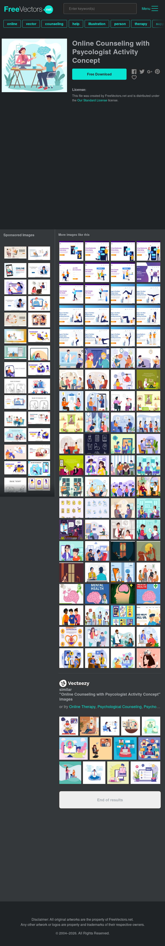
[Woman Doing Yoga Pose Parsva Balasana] (97, 336)
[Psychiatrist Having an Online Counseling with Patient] (97, 465)
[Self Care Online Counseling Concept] (148, 637)
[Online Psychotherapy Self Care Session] (123, 658)
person (120, 23)
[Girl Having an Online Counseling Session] (71, 551)
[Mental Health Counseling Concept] (123, 422)
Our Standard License (92, 100)
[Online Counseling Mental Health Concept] (123, 379)
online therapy (82, 706)
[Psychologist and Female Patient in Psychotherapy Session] (97, 379)
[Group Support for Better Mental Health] (97, 615)
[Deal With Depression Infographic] (71, 637)
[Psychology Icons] (97, 444)
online (12, 23)
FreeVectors (28, 9)
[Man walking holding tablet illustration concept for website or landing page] (71, 294)
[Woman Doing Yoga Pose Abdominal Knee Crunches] (123, 315)
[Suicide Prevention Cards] (123, 615)
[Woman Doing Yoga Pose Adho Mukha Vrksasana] (123, 294)
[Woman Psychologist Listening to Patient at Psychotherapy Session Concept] (97, 572)
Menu (146, 8)
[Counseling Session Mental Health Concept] (123, 358)
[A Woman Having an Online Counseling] (97, 529)
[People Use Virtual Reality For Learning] (148, 336)
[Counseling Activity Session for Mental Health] (97, 422)
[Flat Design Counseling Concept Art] (123, 401)
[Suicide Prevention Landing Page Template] (148, 615)
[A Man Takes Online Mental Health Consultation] (97, 637)
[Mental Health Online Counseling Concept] (97, 401)
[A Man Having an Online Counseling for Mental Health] (123, 529)
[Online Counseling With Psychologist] (71, 358)
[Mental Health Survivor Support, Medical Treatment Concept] (148, 658)
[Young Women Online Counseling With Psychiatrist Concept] (71, 529)
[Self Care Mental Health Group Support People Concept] (71, 615)
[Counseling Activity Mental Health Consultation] (71, 401)
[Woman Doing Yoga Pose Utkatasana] (148, 315)
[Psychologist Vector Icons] (71, 508)
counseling (54, 23)
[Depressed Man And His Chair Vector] (71, 572)
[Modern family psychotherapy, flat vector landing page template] (39, 435)
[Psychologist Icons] (97, 508)
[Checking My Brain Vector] (148, 551)
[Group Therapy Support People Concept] (148, 572)
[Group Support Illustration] (123, 465)
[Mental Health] (71, 594)
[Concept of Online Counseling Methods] (123, 637)
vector (31, 23)
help (75, 23)
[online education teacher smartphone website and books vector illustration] (118, 772)
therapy (141, 23)
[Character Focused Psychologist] (97, 358)
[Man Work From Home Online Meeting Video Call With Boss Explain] (151, 726)
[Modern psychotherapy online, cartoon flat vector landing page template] (39, 336)
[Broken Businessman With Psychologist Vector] (148, 401)
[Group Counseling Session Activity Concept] (71, 379)
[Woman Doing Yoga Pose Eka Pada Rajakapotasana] (71, 315)
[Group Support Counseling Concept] (148, 422)
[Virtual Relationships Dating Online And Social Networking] (148, 272)
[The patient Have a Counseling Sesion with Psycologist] (71, 444)
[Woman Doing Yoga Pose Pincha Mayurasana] (148, 294)
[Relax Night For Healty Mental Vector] (123, 551)
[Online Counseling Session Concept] (71, 658)
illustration (96, 23)
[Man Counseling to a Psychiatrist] (148, 358)
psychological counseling (120, 706)
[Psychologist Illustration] (148, 379)
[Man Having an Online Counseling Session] (97, 658)
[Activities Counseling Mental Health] (148, 529)
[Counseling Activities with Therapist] (123, 508)
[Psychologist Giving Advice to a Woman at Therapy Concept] (148, 486)
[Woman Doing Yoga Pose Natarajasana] (123, 336)
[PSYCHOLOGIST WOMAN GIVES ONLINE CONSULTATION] (39, 353)
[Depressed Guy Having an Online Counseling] (123, 572)
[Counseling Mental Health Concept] (97, 551)
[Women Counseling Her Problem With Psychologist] (148, 508)
